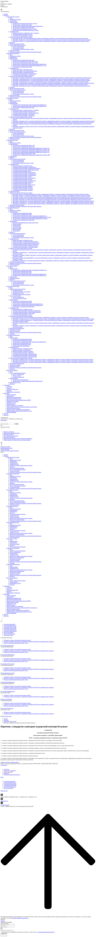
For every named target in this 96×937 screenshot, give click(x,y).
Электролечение (17, 226)
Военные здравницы (9, 431)
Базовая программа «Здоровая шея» (22, 350)
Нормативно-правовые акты (14, 397)
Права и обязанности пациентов (15, 405)
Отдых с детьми (17, 375)
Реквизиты (6, 773)
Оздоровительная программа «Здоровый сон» (24, 180)
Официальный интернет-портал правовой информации (18, 438)
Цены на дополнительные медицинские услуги (16, 643)
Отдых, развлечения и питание (18, 45)
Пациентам (6, 393)
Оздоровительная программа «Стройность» (24, 115)
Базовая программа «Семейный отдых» (23, 69)
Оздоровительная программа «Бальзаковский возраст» (26, 168)
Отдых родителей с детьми (19, 298)
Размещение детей (11, 402)
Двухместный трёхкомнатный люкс (22, 344)
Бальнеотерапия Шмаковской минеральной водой (25, 222)
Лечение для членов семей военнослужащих (21, 37)
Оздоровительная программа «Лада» (22, 183)
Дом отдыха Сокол (8, 635)
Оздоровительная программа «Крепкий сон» (24, 111)
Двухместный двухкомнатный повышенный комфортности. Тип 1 (30, 65)
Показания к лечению (15, 19)
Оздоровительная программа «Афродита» (23, 352)
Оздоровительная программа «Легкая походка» (25, 356)
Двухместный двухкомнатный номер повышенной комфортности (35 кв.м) (32, 217)
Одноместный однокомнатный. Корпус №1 (24, 145)
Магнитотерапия (17, 228)
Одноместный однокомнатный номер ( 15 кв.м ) (25, 23)
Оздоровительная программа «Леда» (22, 171)
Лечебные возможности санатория (21, 294)
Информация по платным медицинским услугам (19, 411)
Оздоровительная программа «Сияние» (23, 190)
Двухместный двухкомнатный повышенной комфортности (28, 305)
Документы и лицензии (10, 770)
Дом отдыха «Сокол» (12, 266)
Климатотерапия (17, 224)
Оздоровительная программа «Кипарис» (23, 182)
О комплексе (7, 385)
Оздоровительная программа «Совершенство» (24, 174)
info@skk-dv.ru (4, 801)
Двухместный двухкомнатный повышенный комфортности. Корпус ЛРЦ (31, 155)
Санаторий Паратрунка (10, 786)
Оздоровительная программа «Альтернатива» (24, 167)
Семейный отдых (14, 31)
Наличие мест (10, 396)
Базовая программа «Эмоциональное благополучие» (26, 243)
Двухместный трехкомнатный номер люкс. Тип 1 (25, 61)
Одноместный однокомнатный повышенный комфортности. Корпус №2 (31, 149)
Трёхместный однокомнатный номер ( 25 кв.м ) (25, 29)
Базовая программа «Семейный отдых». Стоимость (26, 33)
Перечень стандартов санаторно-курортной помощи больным (25, 52)
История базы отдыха (15, 382)
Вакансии (9, 390)
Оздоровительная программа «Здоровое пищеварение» (27, 310)
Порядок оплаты (11, 404)
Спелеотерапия (16, 225)
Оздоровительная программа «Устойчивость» (24, 178)
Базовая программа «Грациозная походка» (23, 72)
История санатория (14, 50)
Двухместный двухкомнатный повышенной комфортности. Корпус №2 (31, 152)
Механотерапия (17, 229)
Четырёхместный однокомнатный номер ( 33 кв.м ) (26, 30)
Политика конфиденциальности (12, 774)
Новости (6, 413)
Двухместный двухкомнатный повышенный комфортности (28, 26)
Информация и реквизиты (13, 392)
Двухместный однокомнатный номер (22, 25)
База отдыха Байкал (9, 632)
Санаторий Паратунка (12, 140)
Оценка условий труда (12, 389)
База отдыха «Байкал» (12, 370)
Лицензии (9, 388)
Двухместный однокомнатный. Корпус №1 (24, 146)
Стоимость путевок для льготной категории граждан (17, 640)
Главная (6, 14)
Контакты (12, 42)
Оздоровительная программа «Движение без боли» (26, 113)
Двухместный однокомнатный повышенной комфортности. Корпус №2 (31, 150)
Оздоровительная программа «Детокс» (22, 314)
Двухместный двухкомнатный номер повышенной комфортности (29, 275)
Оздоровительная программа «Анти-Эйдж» (24, 313)
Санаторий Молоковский (13, 335)
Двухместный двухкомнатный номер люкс (23, 27)
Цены (11, 18)
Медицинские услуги (18, 293)
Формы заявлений (11, 394)
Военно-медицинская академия (12, 433)
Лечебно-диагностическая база (17, 289)
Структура (9, 386)
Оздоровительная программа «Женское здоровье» (25, 245)
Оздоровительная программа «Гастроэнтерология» (26, 244)
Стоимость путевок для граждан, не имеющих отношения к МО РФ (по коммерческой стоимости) (29, 641)
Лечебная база (13, 20)
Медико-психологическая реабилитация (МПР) (19, 400)
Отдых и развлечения (18, 46)
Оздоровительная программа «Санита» (23, 34)
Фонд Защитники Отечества (11, 435)
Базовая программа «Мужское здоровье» (23, 351)
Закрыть (3, 920)
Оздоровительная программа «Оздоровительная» (25, 247)
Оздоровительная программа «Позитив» (23, 188)
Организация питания (18, 48)
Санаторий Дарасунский (13, 286)
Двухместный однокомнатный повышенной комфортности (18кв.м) (30, 218)
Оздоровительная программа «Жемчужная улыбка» (26, 169)
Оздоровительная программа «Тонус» (22, 176)
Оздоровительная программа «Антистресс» (24, 75)
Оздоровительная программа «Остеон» (23, 187)
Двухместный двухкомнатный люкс (22, 343)
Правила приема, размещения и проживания (18, 409)
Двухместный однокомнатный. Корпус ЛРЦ (24, 153)
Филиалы (6, 15)
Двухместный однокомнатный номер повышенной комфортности (29, 64)
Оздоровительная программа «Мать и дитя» (24, 184)
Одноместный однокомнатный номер (22, 67)
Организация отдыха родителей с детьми (23, 49)
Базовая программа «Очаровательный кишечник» (25, 241)
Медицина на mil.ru (9, 434)
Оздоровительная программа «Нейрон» (23, 186)
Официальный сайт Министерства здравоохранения (17, 440)
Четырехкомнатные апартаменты (21, 346)
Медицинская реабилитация (17, 43)
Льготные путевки (5, 446)
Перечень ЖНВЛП (11, 412)
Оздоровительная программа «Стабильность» (24, 175)
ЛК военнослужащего (9, 437)
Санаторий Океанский (12, 98)
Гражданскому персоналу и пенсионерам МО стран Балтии (22, 407)
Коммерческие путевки (13, 401)
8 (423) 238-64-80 (5, 449)
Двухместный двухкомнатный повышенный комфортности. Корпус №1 (31, 148)
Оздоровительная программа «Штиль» (22, 179)
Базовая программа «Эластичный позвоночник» (25, 71)
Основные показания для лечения (21, 291)
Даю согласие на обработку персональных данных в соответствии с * (28, 932)
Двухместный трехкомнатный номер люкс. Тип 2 (25, 62)
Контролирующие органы (13, 408)
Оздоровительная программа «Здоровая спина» (25, 73)
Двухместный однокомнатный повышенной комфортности (28, 304)
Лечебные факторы (17, 290)
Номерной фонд (14, 22)
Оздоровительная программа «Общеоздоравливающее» (27, 312)
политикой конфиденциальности (46, 932)
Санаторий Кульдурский (13, 16)
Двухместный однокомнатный (20, 379)
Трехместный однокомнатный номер (22, 271)
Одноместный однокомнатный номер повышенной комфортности (30, 104)
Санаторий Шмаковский (13, 207)
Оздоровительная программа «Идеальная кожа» (25, 355)
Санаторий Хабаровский (13, 53)
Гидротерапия (16, 230)
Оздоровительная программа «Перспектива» (24, 172)
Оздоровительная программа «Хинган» (23, 35)
